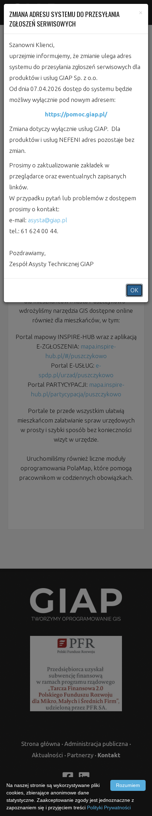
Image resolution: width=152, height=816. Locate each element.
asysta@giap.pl (47, 220)
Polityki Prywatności (109, 807)
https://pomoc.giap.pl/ (76, 114)
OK (134, 290)
